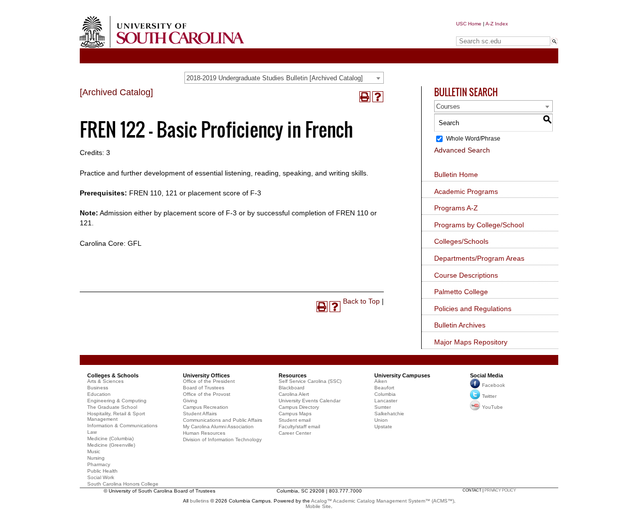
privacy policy (500, 490)
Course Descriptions (466, 275)
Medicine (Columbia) (110, 438)
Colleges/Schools (461, 241)
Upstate (383, 426)
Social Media (486, 375)
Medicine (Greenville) (111, 445)
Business (97, 387)
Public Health (102, 471)
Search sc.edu (481, 31)
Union (381, 420)
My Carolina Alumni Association (218, 426)
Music (93, 451)
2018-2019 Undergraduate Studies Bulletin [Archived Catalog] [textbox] (274, 78)
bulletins (199, 501)
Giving (190, 400)
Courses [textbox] (448, 106)
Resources (293, 375)
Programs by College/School (479, 225)
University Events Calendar (309, 400)
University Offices (206, 375)
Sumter (382, 407)
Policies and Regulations (472, 309)
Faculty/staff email (299, 426)
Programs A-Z (456, 208)
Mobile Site (318, 506)
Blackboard (292, 387)
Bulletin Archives (459, 325)
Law (92, 432)
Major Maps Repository (470, 342)
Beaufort (384, 387)
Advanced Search (462, 150)
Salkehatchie (389, 413)
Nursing (96, 458)
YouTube (492, 407)
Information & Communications (122, 425)
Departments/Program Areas (479, 258)
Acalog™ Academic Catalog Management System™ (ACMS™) (382, 501)
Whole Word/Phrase (473, 138)
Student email (295, 420)
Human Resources (204, 433)
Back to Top (361, 301)
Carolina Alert (294, 394)
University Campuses (402, 375)
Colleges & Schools (113, 375)
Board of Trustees (203, 387)
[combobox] (284, 78)
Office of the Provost (206, 394)
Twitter (489, 396)
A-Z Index (496, 23)
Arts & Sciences (105, 381)
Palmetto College (461, 292)
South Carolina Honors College (123, 484)
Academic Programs (466, 191)
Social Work (100, 477)
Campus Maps (295, 413)
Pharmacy (98, 464)
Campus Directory (299, 407)
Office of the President (209, 381)
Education (99, 394)
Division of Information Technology (222, 439)
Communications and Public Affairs (222, 420)
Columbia (385, 394)
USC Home (468, 23)
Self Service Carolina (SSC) (310, 381)
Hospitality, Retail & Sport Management (116, 416)
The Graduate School (112, 407)
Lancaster (385, 400)
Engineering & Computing (117, 400)
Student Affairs (200, 413)
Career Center (295, 433)
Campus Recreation (205, 407)
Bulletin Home (456, 174)
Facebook (493, 385)
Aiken (380, 381)
